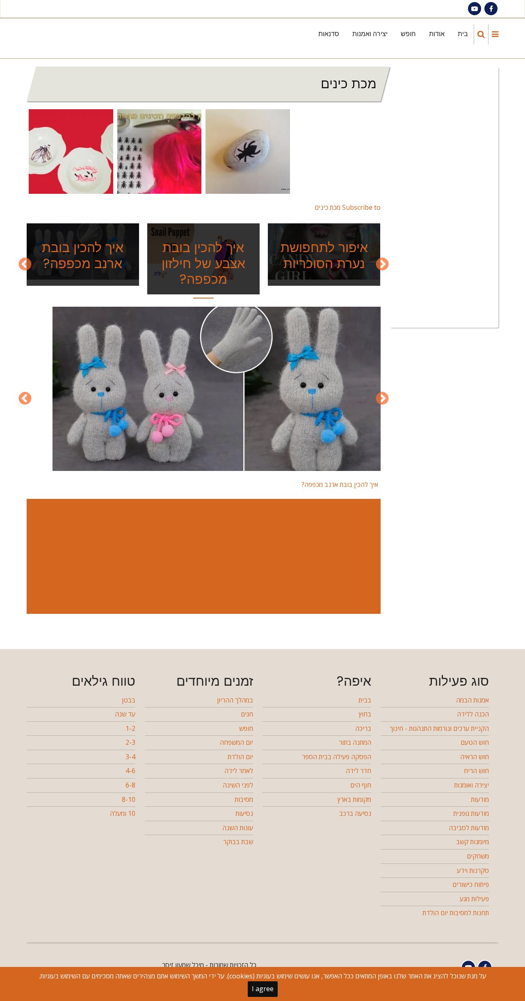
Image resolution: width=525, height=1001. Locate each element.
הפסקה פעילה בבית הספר (336, 756)
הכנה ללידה (473, 714)
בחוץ (365, 714)
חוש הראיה (474, 756)
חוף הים (360, 785)
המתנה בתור (355, 742)
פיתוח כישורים (470, 884)
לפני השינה (238, 785)
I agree (263, 988)
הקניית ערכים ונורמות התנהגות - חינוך (439, 728)
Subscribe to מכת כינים (348, 207)
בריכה (363, 728)
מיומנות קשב (472, 841)
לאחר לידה (238, 770)
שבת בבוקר (238, 841)
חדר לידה (358, 770)
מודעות (480, 799)
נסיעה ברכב (355, 813)
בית (463, 34)
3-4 (130, 756)
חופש (408, 34)
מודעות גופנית (471, 813)
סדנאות (328, 34)
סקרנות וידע (473, 870)
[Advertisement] (202, 556)
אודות (437, 34)
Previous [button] (382, 264)
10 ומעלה (122, 813)
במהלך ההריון (235, 700)
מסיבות (244, 799)
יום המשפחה (236, 742)
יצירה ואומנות (471, 785)
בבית (364, 700)
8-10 (128, 799)
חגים (247, 714)
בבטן (128, 700)
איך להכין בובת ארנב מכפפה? (82, 255)
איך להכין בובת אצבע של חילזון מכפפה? (203, 263)
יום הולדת (240, 756)
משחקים (478, 856)
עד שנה (125, 714)
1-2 (130, 728)
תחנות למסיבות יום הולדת (455, 912)
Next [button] (25, 264)
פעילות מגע (474, 898)
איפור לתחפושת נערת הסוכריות (324, 255)
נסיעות (244, 813)
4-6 (130, 770)
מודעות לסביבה (469, 827)
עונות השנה (237, 827)
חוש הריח (476, 770)
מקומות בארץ (354, 799)
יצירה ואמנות (370, 34)
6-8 (130, 785)
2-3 (130, 742)
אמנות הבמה (472, 700)
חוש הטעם (475, 742)
